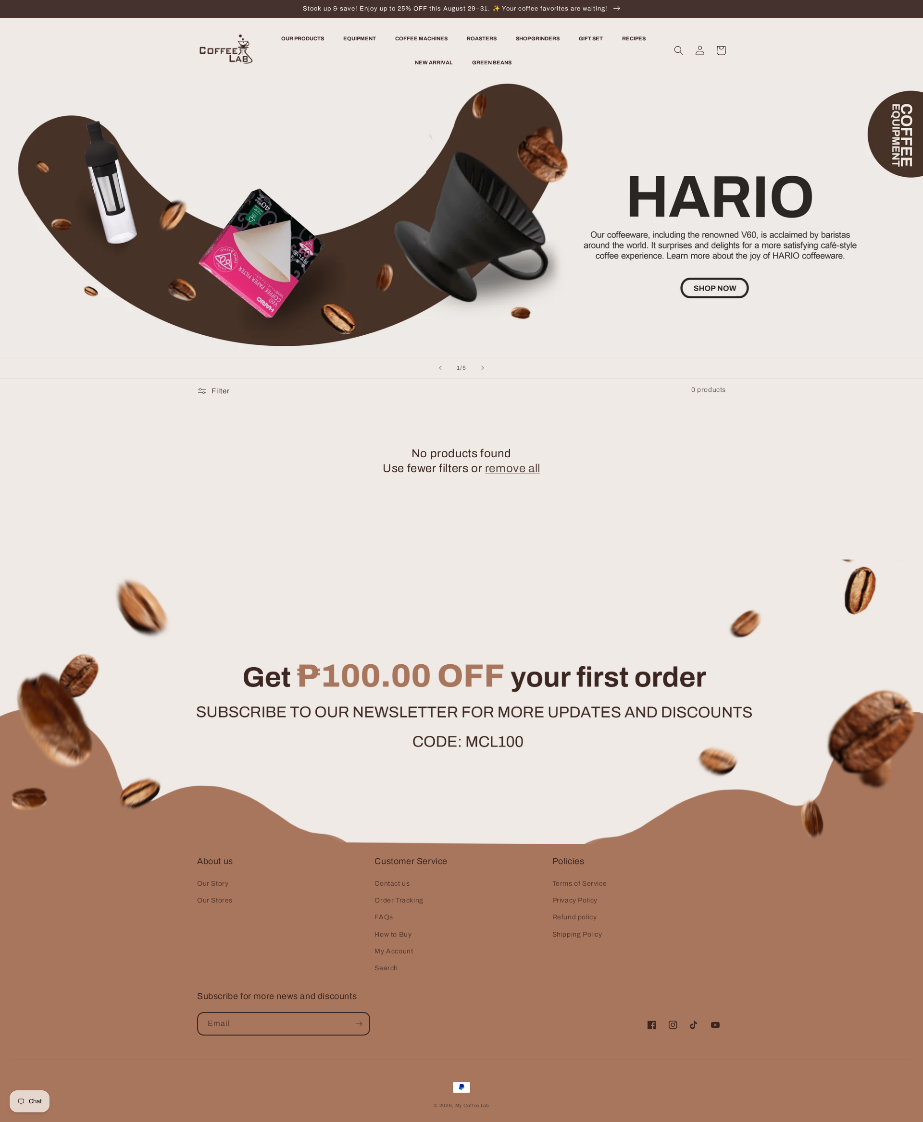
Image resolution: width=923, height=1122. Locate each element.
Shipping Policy (577, 934)
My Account (393, 951)
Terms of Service (579, 883)
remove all (512, 468)
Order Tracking (398, 900)
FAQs (383, 917)
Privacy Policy (575, 900)
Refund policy (574, 917)
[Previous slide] (440, 367)
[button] (678, 50)
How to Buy (393, 934)
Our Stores (215, 900)
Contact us (392, 883)
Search (386, 968)
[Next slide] (482, 367)
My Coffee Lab (472, 1105)
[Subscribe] (358, 1024)
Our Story (212, 883)
